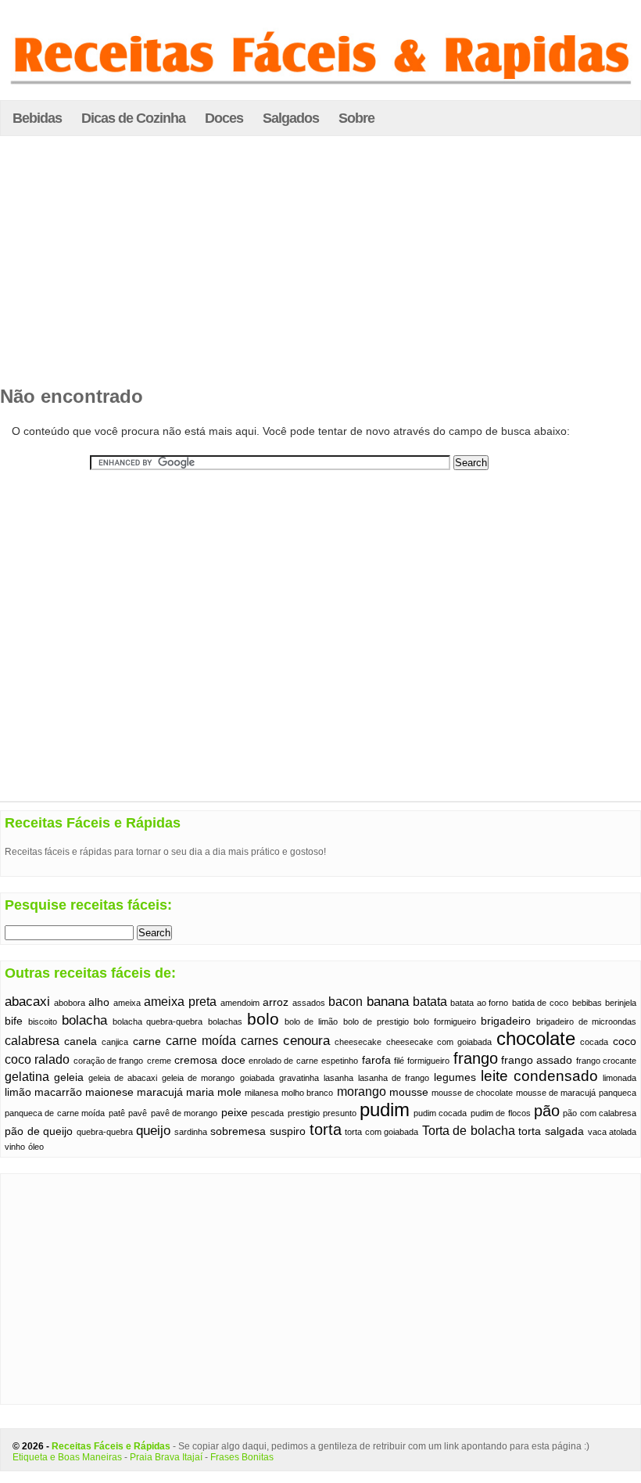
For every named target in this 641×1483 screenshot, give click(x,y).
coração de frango (108, 1060)
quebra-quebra (105, 1131)
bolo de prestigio (376, 1021)
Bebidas (37, 118)
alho (98, 1002)
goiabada (257, 1078)
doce (233, 1060)
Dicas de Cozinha (133, 118)
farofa (376, 1060)
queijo (153, 1130)
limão (18, 1092)
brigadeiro (506, 1021)
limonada (619, 1078)
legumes (455, 1077)
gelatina (27, 1076)
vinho (15, 1146)
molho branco (307, 1092)
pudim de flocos (501, 1113)
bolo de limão (311, 1021)
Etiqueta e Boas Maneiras (67, 1457)
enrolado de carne (283, 1060)
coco (624, 1041)
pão (547, 1110)
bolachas (225, 1021)
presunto (339, 1113)
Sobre (356, 118)
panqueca (617, 1092)
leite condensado (539, 1076)
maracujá (160, 1092)
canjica (115, 1042)
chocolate (535, 1039)
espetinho (339, 1060)
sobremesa (238, 1131)
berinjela (620, 1002)
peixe (234, 1113)
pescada (267, 1113)
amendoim (240, 1002)
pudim (385, 1109)
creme (159, 1060)
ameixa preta (180, 1001)
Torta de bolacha (468, 1130)
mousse (408, 1092)
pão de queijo (39, 1131)
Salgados (291, 118)
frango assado (536, 1060)
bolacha (84, 1020)
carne (147, 1041)
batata (430, 1001)
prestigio (304, 1113)
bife (14, 1021)
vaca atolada (612, 1131)
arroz (275, 1002)
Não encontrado (71, 396)
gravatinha (299, 1078)
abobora (69, 1002)
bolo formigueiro (445, 1021)
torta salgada (551, 1131)
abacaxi (27, 1001)
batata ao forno (479, 1002)
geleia (69, 1077)
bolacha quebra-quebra (158, 1021)
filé (399, 1060)
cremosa (195, 1060)
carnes (259, 1040)
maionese (109, 1092)
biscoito (42, 1021)
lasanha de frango (393, 1078)
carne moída (201, 1040)
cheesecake (358, 1042)
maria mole (214, 1092)
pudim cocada (440, 1113)
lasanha (338, 1078)
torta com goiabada (381, 1131)
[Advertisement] (320, 265)
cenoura (306, 1040)
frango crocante (606, 1060)
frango (475, 1058)
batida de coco (540, 1002)
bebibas (587, 1002)
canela (80, 1041)
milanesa (261, 1092)
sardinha (190, 1131)
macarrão (58, 1092)
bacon (345, 1001)
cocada (594, 1042)
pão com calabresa (599, 1113)
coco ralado (37, 1059)
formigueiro (428, 1060)
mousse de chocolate (472, 1092)
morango (361, 1091)
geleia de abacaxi (122, 1078)
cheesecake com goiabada (439, 1042)
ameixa (127, 1002)
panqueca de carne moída (55, 1113)
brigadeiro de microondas (586, 1021)
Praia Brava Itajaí (166, 1457)
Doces (224, 118)
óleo (36, 1146)
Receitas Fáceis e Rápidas (111, 1446)
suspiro (288, 1131)
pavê (137, 1113)
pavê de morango (184, 1113)
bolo (263, 1019)
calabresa (32, 1040)
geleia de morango (198, 1078)
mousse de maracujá (556, 1092)
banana (388, 1001)
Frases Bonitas (242, 1457)
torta (326, 1129)
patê (117, 1113)
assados (308, 1002)
